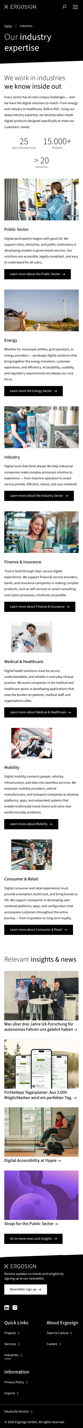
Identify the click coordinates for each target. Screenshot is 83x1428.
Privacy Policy (14, 1382)
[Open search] (64, 7)
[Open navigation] (75, 6)
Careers (52, 1344)
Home (8, 26)
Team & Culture (57, 1333)
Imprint (9, 1393)
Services (10, 1344)
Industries (11, 1355)
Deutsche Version (16, 1411)
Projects (10, 1333)
